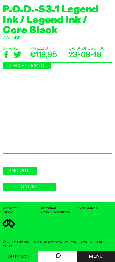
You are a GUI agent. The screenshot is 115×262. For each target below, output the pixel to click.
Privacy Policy (81, 242)
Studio (8, 212)
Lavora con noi (87, 208)
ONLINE (29, 187)
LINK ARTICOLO (27, 66)
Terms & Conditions (54, 212)
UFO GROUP (58, 242)
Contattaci (47, 208)
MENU (96, 256)
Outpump (19, 257)
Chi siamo (10, 208)
